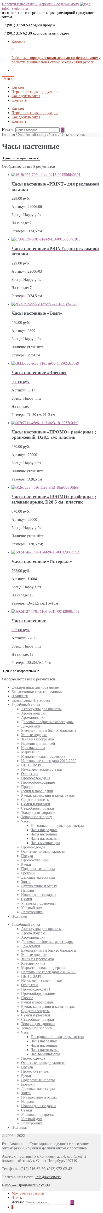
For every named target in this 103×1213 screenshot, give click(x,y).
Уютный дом (31, 908)
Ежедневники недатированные (37, 692)
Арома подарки (33, 713)
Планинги (19, 696)
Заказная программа (37, 739)
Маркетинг (30, 752)
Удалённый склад (32, 134)
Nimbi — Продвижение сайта (26, 1185)
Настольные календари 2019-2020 (48, 761)
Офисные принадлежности (43, 851)
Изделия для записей (38, 743)
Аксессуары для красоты (41, 709)
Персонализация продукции (34, 92)
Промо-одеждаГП (35, 778)
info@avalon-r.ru (15, 8)
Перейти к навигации (20, 4)
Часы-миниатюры (45, 843)
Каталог (18, 87)
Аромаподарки (33, 717)
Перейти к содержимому (59, 4)
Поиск (16, 1197)
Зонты (26, 882)
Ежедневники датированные (35, 687)
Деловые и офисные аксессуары (47, 722)
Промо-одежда (33, 847)
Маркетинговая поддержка (43, 756)
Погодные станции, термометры (57, 825)
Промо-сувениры (35, 860)
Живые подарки (34, 735)
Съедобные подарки (37, 808)
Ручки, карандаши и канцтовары (48, 795)
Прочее (27, 787)
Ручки (26, 864)
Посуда (27, 856)
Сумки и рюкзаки (35, 804)
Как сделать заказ (25, 96)
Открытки (29, 774)
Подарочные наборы (38, 869)
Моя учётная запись (27, 1193)
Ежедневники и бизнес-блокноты (48, 730)
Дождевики (30, 726)
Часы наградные (44, 830)
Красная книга (33, 748)
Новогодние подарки (38, 895)
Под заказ (19, 916)
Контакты (19, 100)
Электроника (32, 912)
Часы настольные (45, 838)
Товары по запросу (36, 817)
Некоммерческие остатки (41, 769)
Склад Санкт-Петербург (31, 700)
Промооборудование (38, 782)
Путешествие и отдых (39, 886)
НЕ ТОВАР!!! (32, 765)
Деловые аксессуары (38, 877)
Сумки (26, 899)
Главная (8, 134)
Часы (53, 134)
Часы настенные (44, 834)
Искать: (8, 130)
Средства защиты (35, 800)
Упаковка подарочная (38, 903)
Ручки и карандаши (37, 791)
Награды (28, 890)
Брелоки (28, 873)
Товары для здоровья (38, 813)
